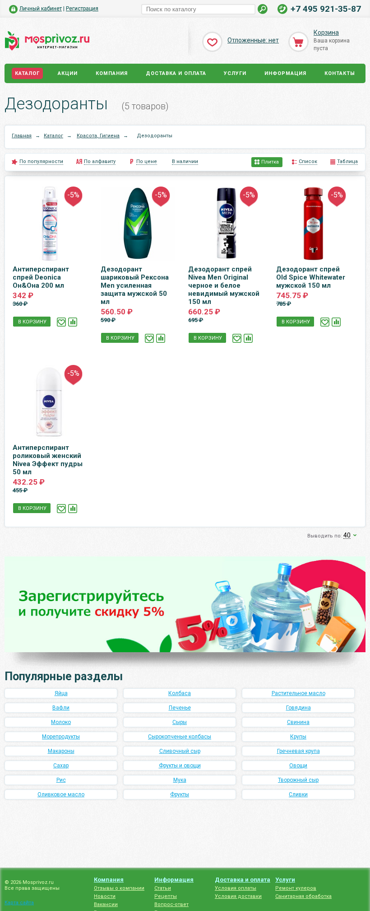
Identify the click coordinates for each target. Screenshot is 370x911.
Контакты (339, 73)
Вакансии (106, 904)
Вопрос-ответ (171, 904)
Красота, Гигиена (98, 136)
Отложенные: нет (253, 40)
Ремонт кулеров (295, 888)
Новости (105, 896)
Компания (112, 73)
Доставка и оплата (176, 73)
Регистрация (82, 8)
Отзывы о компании (119, 888)
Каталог (27, 73)
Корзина (326, 32)
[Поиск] (263, 9)
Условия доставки (238, 896)
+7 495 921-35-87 (326, 9)
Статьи (162, 888)
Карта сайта (19, 903)
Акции (68, 73)
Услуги (235, 73)
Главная (22, 136)
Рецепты (165, 896)
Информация (285, 73)
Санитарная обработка (303, 896)
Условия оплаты (235, 888)
